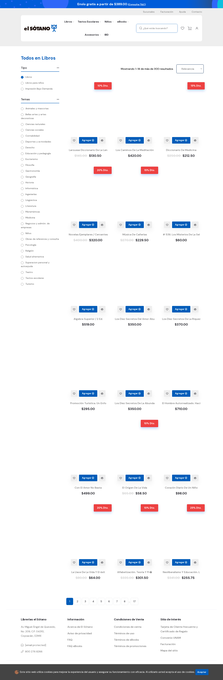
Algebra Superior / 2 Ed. (88, 319)
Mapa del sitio (169, 650)
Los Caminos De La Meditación (135, 150)
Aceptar (201, 672)
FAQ (69, 639)
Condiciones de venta (127, 627)
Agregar (87, 140)
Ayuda (182, 11)
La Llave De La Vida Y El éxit (88, 572)
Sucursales (149, 11)
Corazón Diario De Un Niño (181, 487)
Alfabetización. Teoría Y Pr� (134, 572)
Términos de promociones (130, 646)
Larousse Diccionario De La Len (88, 150)
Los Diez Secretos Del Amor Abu (135, 319)
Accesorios (92, 34)
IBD (106, 34)
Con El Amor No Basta (88, 487)
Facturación (166, 11)
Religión (29, 250)
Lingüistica (31, 200)
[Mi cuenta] (197, 28)
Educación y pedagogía (38, 153)
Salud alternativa (34, 256)
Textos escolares (34, 278)
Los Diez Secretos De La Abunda (135, 403)
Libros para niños (34, 82)
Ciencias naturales (35, 124)
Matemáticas (32, 211)
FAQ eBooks (74, 646)
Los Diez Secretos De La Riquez (181, 319)
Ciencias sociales (34, 129)
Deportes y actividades (38, 141)
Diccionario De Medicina (181, 150)
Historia (29, 182)
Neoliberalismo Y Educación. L (181, 572)
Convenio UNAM (170, 637)
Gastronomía (32, 170)
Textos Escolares (88, 21)
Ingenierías (31, 194)
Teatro (29, 272)
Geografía (30, 176)
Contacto (197, 11)
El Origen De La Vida (134, 487)
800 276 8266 (33, 651)
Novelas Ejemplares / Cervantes (88, 234)
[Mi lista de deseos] (182, 28)
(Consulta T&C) (137, 4)
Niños (108, 21)
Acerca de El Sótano (80, 627)
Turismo (29, 283)
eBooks (122, 21)
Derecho (30, 147)
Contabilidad (32, 135)
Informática (31, 188)
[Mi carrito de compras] (190, 28)
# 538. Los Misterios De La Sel (181, 234)
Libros (68, 21)
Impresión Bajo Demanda (39, 88)
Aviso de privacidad (79, 633)
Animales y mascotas (37, 108)
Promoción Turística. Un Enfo (88, 403)
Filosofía (29, 165)
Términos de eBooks (126, 639)
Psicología (30, 244)
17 (134, 601)
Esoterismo (31, 159)
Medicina (30, 217)
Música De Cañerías (134, 234)
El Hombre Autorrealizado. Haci (181, 403)
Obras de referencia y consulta (42, 239)
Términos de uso (124, 633)
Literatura (30, 206)
